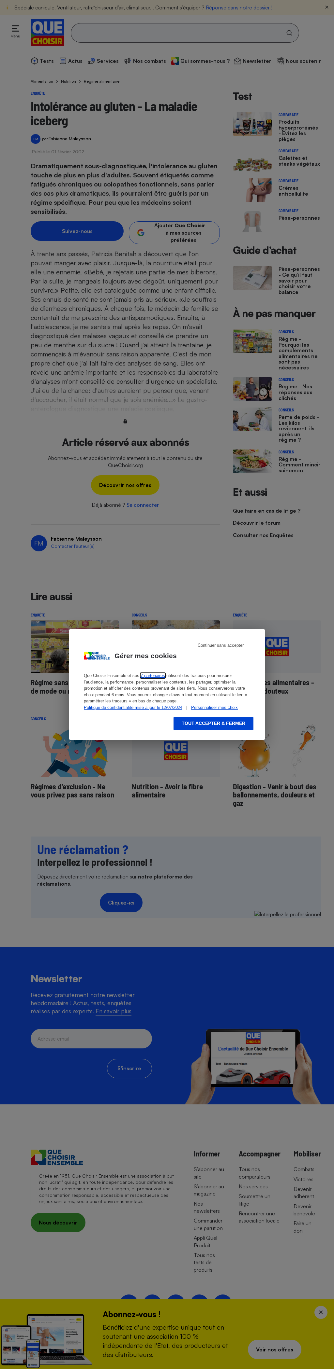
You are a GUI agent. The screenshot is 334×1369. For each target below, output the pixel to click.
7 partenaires (153, 675)
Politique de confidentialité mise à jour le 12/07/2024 (133, 707)
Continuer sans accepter (221, 645)
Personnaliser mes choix (214, 707)
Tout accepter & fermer (213, 723)
